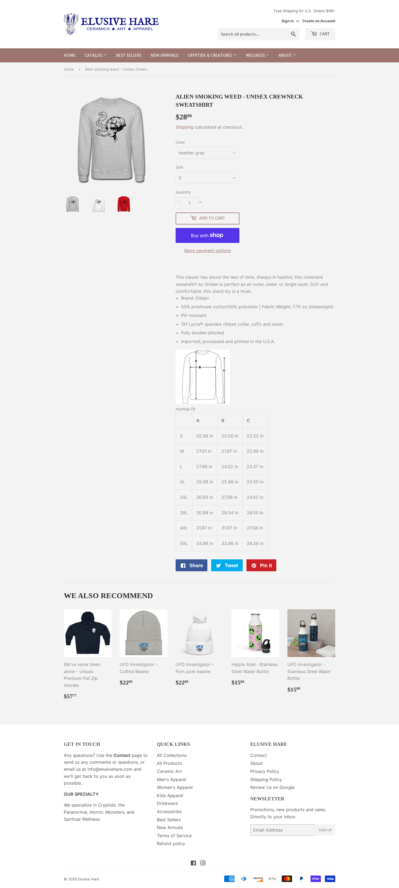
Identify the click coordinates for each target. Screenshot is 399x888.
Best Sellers (128, 55)
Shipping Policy (266, 779)
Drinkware (167, 803)
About (285, 55)
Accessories (169, 811)
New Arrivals (164, 55)
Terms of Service (174, 835)
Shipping (185, 127)
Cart (324, 33)
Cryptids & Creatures (210, 55)
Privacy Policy (264, 771)
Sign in (287, 21)
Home (69, 55)
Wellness (256, 55)
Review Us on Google (272, 787)
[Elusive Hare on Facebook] (193, 863)
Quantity (183, 192)
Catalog (94, 55)
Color (180, 142)
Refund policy (171, 843)
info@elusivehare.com (109, 769)
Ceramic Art (169, 771)
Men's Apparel (171, 779)
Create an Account (318, 21)
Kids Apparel (170, 795)
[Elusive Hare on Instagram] (203, 863)
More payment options (207, 250)
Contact (258, 755)
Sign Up (325, 830)
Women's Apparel (175, 787)
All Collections (171, 755)
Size (179, 167)
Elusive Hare (88, 879)
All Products (169, 763)
